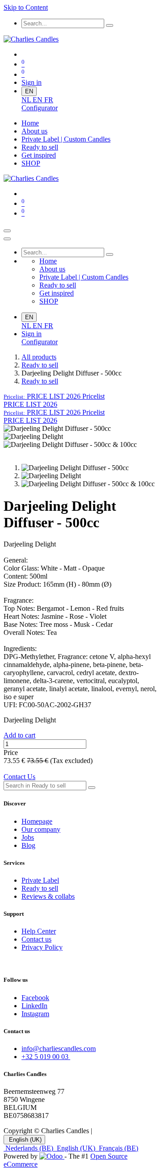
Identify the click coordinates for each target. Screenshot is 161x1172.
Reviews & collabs (48, 896)
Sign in (31, 82)
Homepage (36, 821)
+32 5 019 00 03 (45, 1056)
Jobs (27, 837)
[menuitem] (27, 100)
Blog (28, 845)
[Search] (109, 25)
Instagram (35, 1014)
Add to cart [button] (19, 735)
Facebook (35, 997)
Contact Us (19, 776)
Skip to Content (26, 7)
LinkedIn (34, 1005)
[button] (54, 396)
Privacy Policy (42, 947)
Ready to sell (39, 365)
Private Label (40, 880)
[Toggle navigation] (7, 230)
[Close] (7, 239)
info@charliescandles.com (58, 1048)
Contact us (36, 939)
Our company (40, 829)
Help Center (38, 931)
